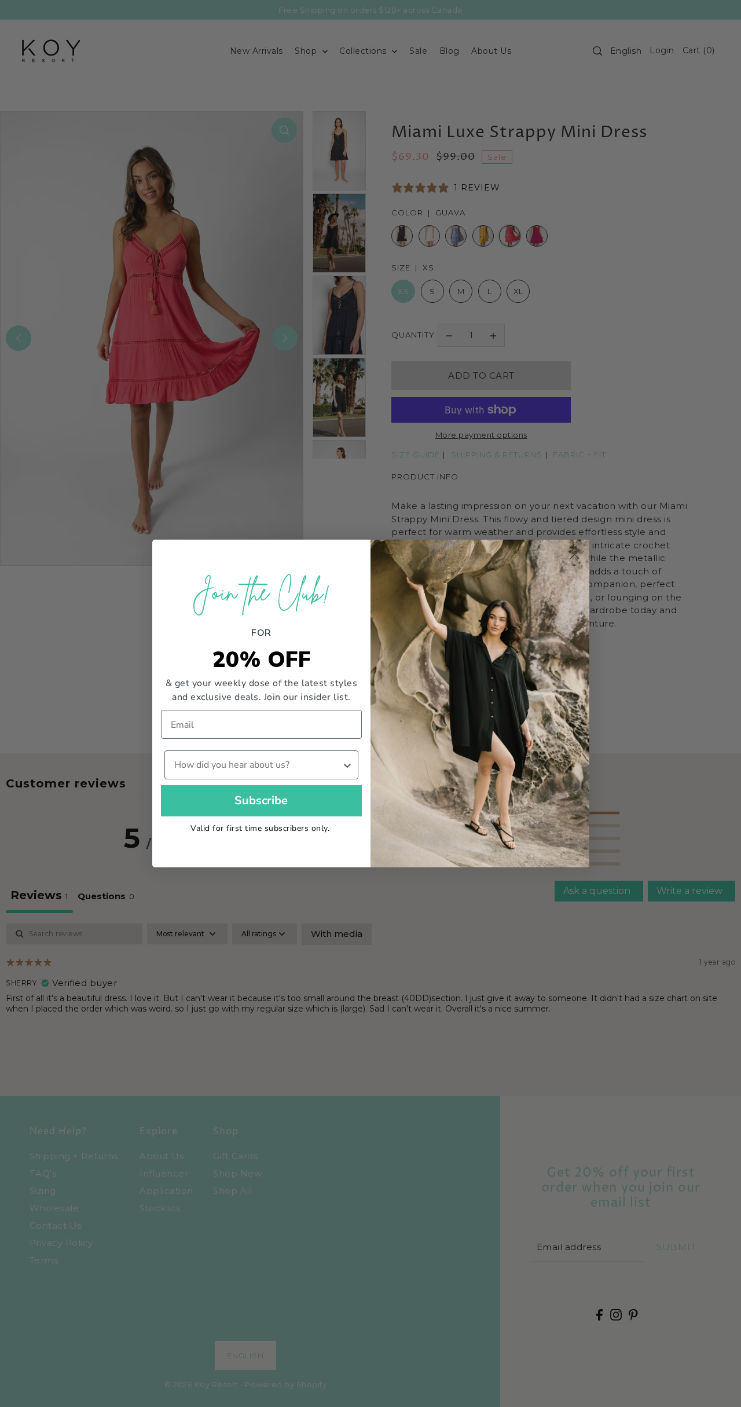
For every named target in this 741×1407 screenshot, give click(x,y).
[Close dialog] (574, 554)
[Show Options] (347, 765)
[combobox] (258, 765)
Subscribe (261, 800)
